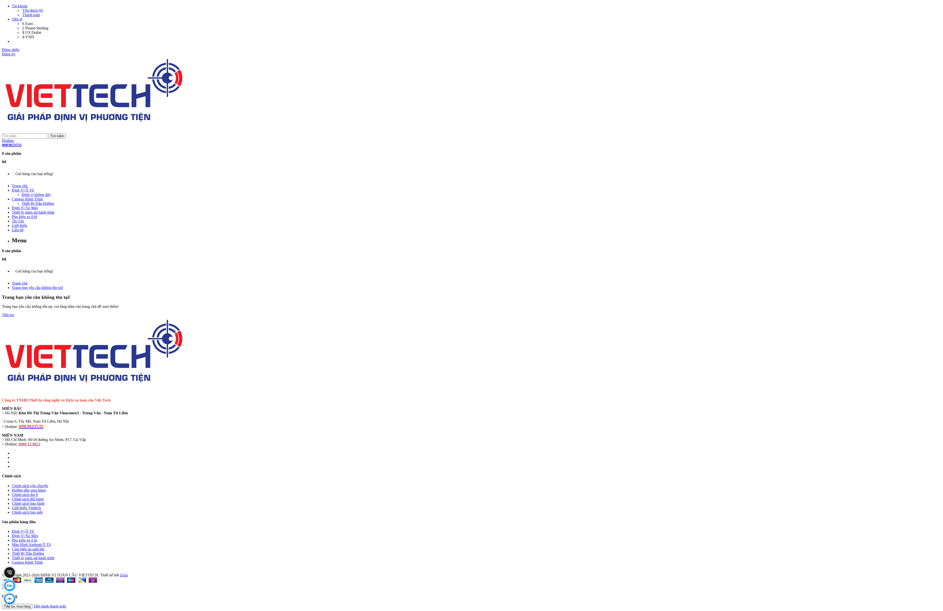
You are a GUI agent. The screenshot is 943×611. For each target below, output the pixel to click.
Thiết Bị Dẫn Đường (38, 203)
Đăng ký (8, 54)
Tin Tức (18, 221)
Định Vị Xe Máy (25, 208)
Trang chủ (20, 186)
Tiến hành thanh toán (49, 606)
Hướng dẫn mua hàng (29, 490)
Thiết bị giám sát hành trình (33, 212)
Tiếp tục (8, 315)
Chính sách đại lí (25, 495)
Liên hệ (18, 230)
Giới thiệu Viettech (26, 508)
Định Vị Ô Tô (23, 190)
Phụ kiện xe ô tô (24, 217)
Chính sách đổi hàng (28, 499)
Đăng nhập (10, 50)
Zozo (124, 575)
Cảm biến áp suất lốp (28, 549)
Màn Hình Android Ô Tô (31, 545)
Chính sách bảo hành (28, 503)
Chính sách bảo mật (27, 512)
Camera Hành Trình (27, 199)
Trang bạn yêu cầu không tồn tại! (37, 288)
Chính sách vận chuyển (30, 486)
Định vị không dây (36, 195)
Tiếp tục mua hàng (17, 606)
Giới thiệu (19, 225)
